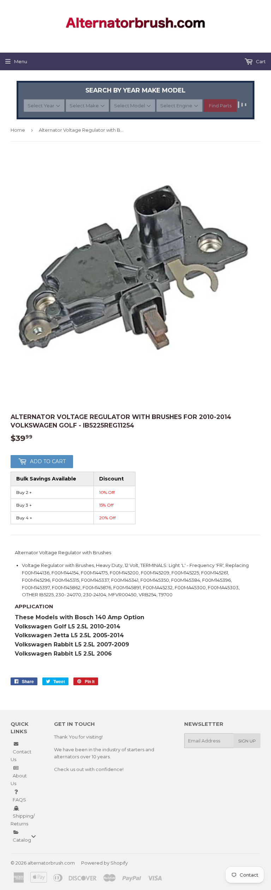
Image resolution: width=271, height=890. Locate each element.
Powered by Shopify (104, 863)
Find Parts (220, 105)
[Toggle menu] (33, 836)
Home (18, 130)
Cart (260, 61)
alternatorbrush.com (51, 863)
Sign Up (247, 740)
